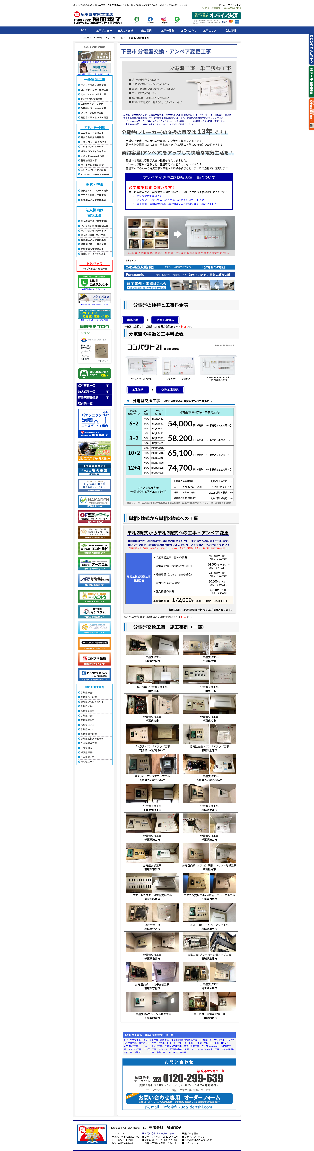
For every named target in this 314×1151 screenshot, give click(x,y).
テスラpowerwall (210, 1046)
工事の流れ (167, 30)
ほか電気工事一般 (177, 1052)
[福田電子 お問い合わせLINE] (177, 20)
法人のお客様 (125, 30)
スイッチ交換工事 (132, 1040)
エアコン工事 (134, 1049)
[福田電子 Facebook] (150, 20)
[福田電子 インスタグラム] (163, 20)
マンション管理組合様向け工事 (174, 1049)
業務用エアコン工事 (144, 1052)
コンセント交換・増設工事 (156, 1040)
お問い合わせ (189, 30)
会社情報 (230, 30)
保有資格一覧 (87, 385)
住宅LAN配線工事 (173, 1046)
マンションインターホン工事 (205, 1049)
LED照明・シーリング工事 (212, 1040)
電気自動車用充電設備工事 (184, 1040)
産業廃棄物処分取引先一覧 (88, 400)
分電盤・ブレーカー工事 (108, 37)
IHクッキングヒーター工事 (180, 1043)
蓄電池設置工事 (191, 1046)
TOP (83, 30)
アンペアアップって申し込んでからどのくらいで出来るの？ (172, 200)
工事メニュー (104, 30)
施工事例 (146, 30)
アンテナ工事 (150, 1049)
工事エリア (209, 30)
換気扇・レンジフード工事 (152, 1043)
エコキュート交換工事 (151, 1046)
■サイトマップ (190, 1143)
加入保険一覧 (87, 391)
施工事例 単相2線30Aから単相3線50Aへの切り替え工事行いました (177, 203)
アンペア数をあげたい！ (151, 196)
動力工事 (161, 1052)
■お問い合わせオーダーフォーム (159, 1133)
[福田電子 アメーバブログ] (136, 20)
